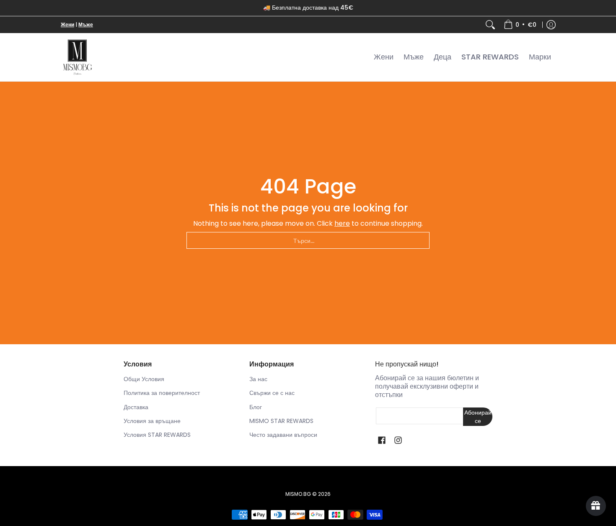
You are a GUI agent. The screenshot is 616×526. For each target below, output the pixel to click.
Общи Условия (144, 379)
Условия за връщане (152, 421)
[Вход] (551, 24)
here (342, 223)
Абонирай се (478, 416)
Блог (255, 407)
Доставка (136, 407)
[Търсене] (490, 24)
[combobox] (308, 240)
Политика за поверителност (162, 393)
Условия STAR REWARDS (157, 435)
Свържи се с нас (272, 393)
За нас (258, 379)
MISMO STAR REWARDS (281, 421)
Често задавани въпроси (283, 435)
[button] (382, 440)
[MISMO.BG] (77, 57)
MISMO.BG (298, 494)
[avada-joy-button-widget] (596, 506)
